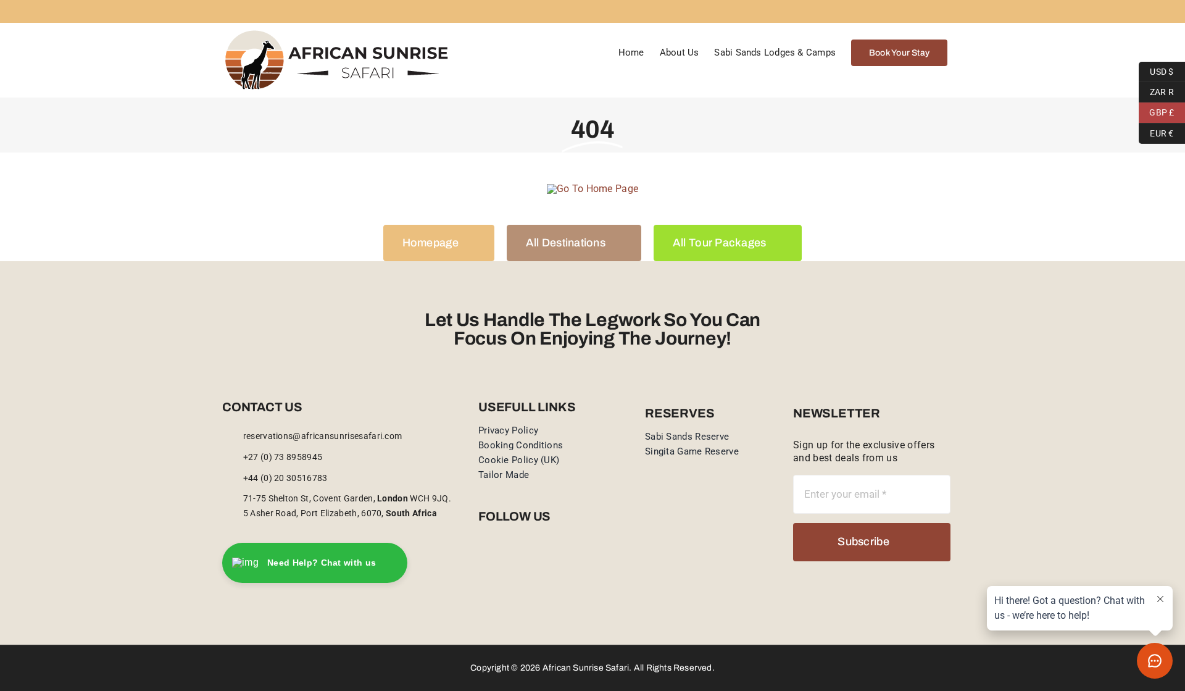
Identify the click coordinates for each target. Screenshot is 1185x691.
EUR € (1156, 131)
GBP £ (1157, 111)
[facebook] (482, 558)
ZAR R (1156, 90)
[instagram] (501, 558)
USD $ (1156, 70)
